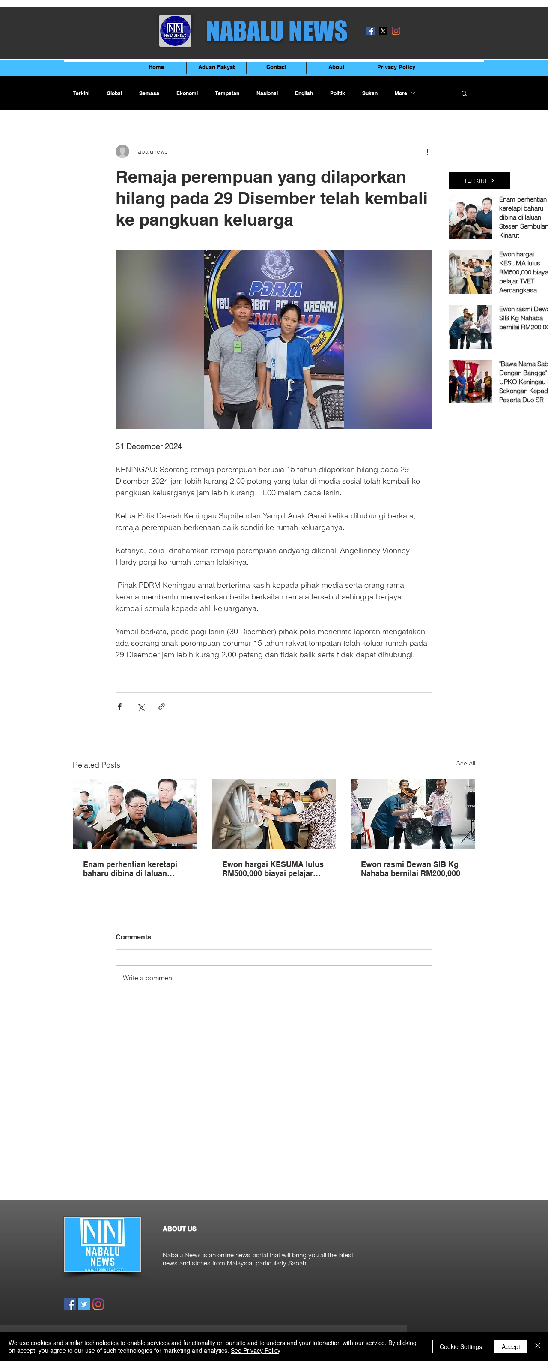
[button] (464, 93)
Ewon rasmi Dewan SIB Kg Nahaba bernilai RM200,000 (410, 869)
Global (114, 93)
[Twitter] (84, 1304)
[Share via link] (162, 706)
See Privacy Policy (255, 1350)
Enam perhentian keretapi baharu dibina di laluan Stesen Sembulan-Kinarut (130, 869)
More (401, 93)
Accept (511, 1346)
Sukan (370, 93)
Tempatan (227, 93)
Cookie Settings (461, 1346)
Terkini (81, 93)
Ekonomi (187, 93)
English (304, 93)
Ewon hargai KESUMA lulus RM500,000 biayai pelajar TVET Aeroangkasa (273, 869)
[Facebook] (370, 31)
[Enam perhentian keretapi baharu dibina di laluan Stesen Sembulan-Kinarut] (135, 814)
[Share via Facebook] (120, 706)
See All (465, 763)
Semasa (149, 93)
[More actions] (427, 151)
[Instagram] (396, 31)
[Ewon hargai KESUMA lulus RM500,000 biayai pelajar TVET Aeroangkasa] (274, 814)
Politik (337, 93)
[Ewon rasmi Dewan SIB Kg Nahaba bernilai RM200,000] (413, 814)
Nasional (267, 93)
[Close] (538, 1346)
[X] (383, 31)
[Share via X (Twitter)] (141, 706)
